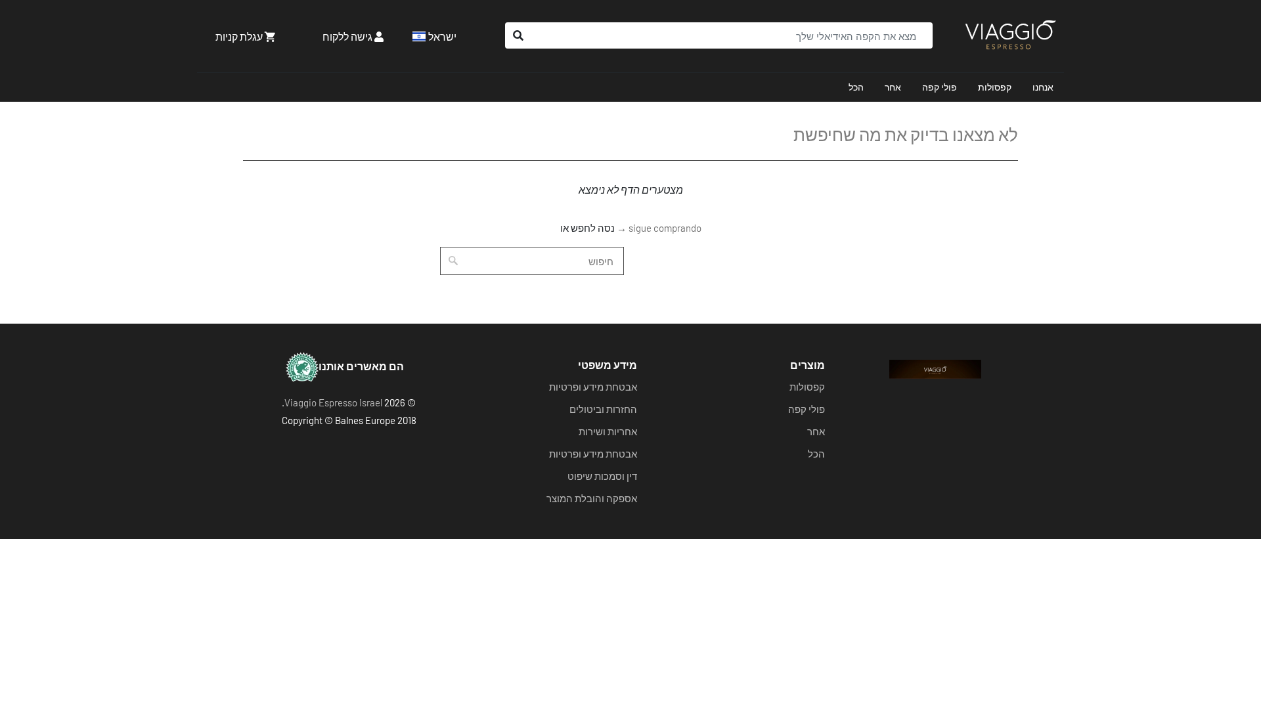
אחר (893, 87)
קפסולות (994, 87)
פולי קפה (939, 87)
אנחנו (1042, 87)
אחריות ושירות (608, 431)
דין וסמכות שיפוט (602, 476)
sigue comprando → (659, 228)
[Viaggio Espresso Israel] (1010, 36)
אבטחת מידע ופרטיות (593, 387)
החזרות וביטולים (603, 409)
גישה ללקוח (348, 36)
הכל (856, 87)
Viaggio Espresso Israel (333, 402)
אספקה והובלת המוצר (591, 498)
